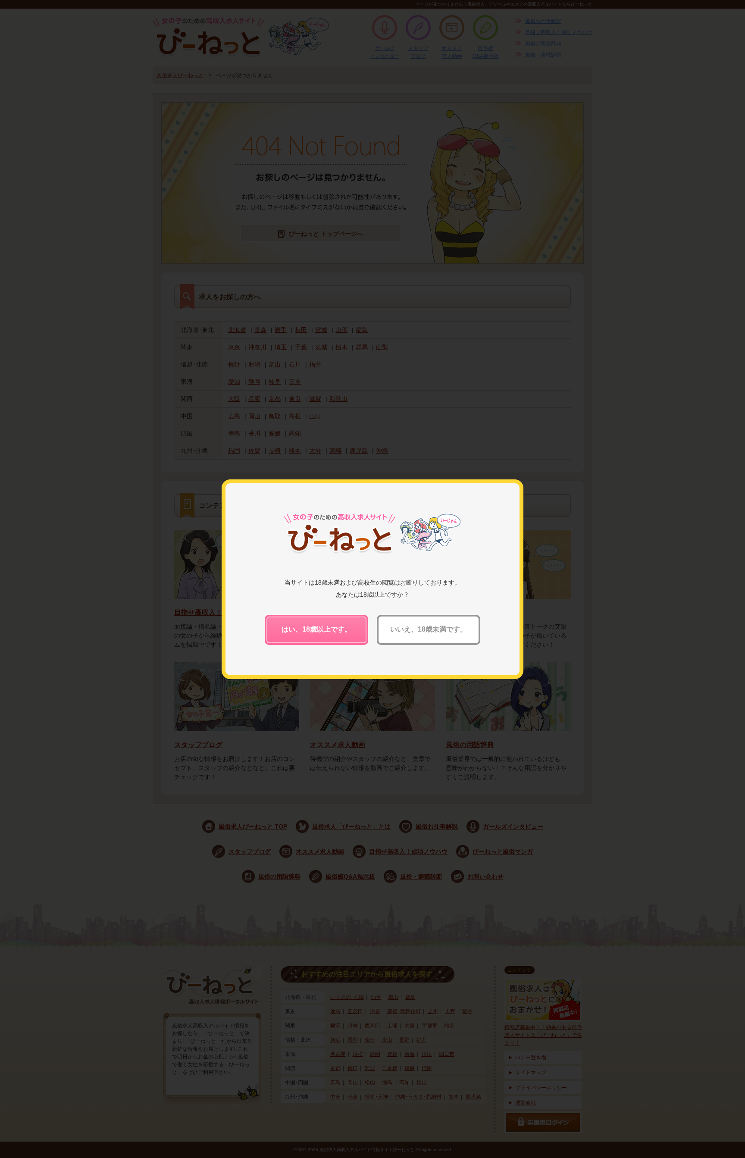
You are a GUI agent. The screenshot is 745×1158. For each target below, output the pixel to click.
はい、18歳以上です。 (316, 629)
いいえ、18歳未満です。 (428, 629)
